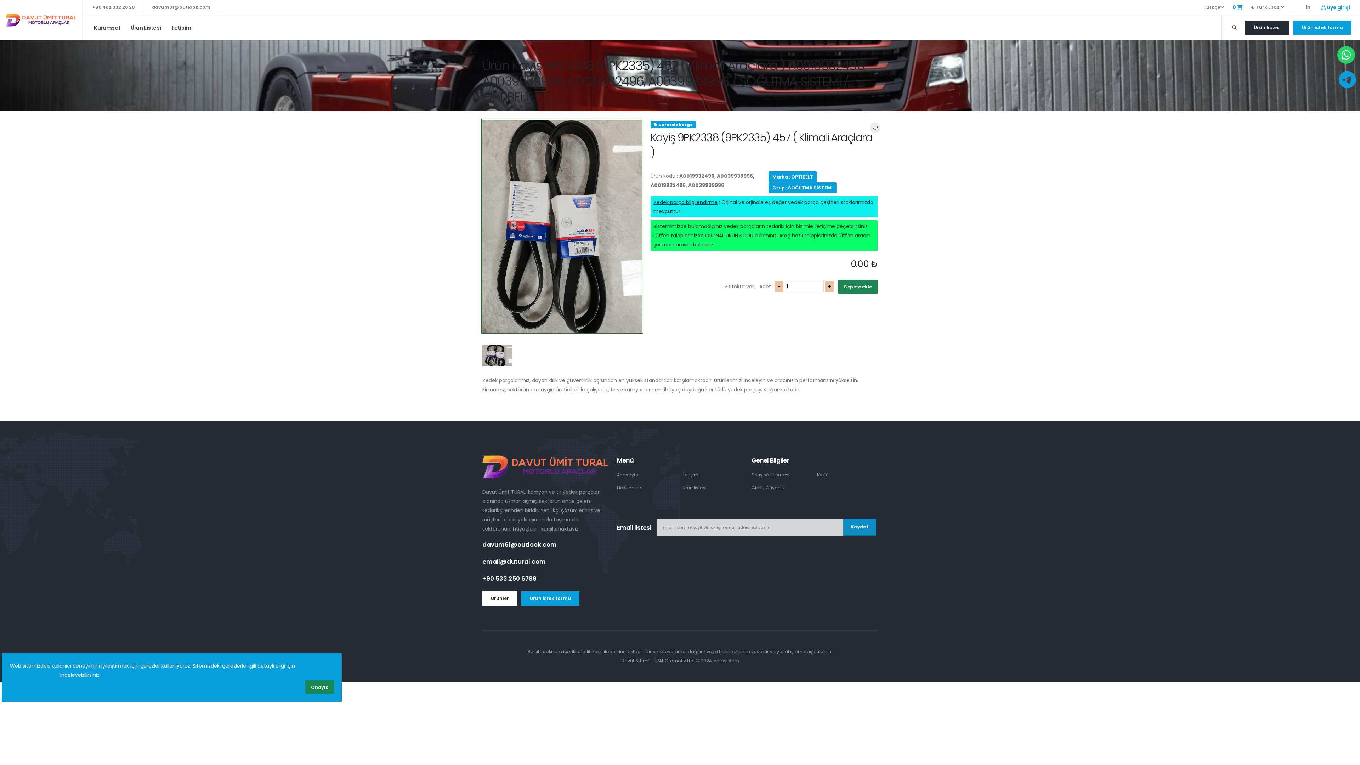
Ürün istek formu (1322, 27)
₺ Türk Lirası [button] (1266, 7)
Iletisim (181, 28)
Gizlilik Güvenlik (768, 488)
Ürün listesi (146, 28)
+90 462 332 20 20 (113, 7)
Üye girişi (1338, 7)
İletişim (690, 475)
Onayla (320, 687)
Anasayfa (628, 475)
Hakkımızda (630, 488)
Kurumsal (107, 28)
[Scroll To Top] (1347, 757)
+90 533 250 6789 (509, 578)
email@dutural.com (514, 561)
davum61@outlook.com (181, 7)
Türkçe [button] (1211, 7)
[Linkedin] (1308, 7)
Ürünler (500, 598)
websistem (726, 661)
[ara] (1234, 27)
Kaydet (860, 527)
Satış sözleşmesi (770, 475)
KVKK (822, 475)
